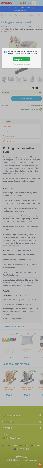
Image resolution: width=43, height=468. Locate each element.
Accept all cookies (21, 59)
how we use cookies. (31, 53)
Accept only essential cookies (21, 64)
